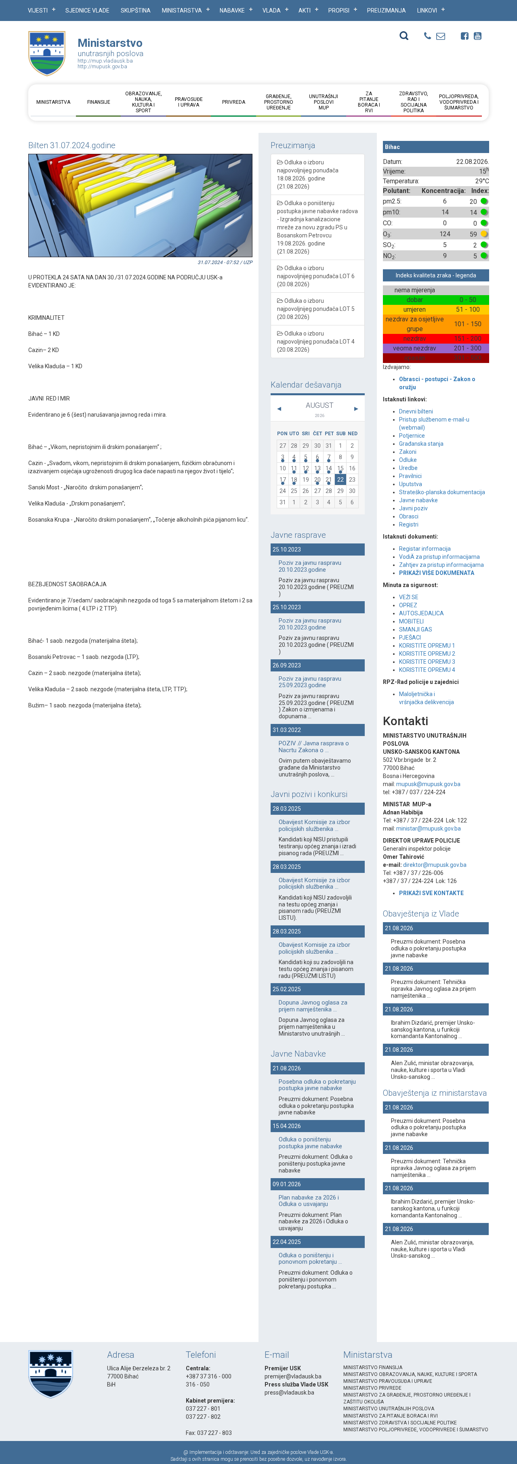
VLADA (272, 10)
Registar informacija (425, 548)
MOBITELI (411, 621)
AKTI (304, 10)
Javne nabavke (418, 500)
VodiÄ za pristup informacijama (439, 557)
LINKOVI (427, 10)
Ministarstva (182, 10)
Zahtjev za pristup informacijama (442, 565)
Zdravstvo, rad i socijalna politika (413, 102)
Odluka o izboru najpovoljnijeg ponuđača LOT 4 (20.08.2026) (316, 341)
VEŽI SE (408, 597)
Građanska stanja (421, 443)
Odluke (408, 460)
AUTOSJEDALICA (421, 613)
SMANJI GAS (415, 629)
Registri (408, 524)
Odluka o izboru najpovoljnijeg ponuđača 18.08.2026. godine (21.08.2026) (307, 174)
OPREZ (408, 605)
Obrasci (408, 516)
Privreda (233, 102)
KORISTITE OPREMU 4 (427, 670)
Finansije (98, 102)
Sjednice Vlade (87, 10)
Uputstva (410, 484)
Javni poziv (413, 508)
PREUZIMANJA (386, 10)
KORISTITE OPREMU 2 (427, 653)
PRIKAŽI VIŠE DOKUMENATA (436, 573)
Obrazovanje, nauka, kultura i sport (143, 102)
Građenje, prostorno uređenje (278, 102)
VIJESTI (38, 10)
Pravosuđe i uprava (188, 102)
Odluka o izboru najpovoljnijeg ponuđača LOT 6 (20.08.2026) (316, 276)
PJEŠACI (410, 637)
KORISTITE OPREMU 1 (427, 645)
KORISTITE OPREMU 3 (427, 662)
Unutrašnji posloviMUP (323, 102)
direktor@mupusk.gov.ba (435, 865)
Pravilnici (410, 476)
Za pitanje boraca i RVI (368, 102)
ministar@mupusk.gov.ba (428, 828)
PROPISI (338, 10)
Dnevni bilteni (416, 411)
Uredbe (408, 468)
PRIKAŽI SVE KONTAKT (429, 893)
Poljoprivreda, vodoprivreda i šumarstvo (459, 102)
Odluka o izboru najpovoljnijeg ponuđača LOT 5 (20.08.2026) (316, 309)
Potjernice (412, 435)
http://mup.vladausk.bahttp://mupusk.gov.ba (105, 63)
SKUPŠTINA (136, 10)
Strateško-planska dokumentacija (442, 492)
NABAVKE (232, 10)
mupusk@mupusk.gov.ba (428, 784)
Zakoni (407, 452)
